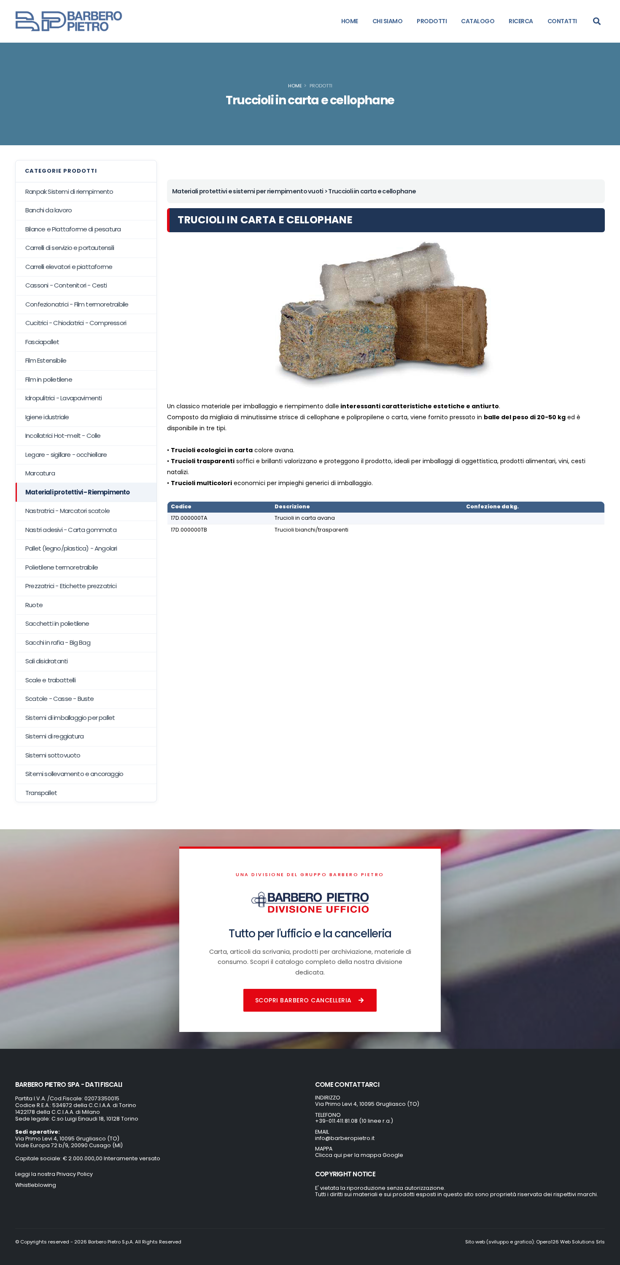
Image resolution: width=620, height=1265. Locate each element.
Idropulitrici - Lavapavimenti (63, 398)
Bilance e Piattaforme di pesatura (73, 229)
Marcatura (40, 473)
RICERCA (521, 21)
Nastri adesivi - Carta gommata (70, 529)
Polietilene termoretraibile (61, 567)
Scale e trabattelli (50, 680)
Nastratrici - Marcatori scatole (67, 510)
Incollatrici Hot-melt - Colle (63, 435)
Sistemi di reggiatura (54, 736)
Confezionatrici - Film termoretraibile (76, 304)
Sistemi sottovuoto (53, 755)
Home (295, 85)
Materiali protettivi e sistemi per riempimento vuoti (247, 191)
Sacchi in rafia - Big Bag (57, 642)
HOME (349, 21)
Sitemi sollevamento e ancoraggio (74, 773)
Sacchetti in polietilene (57, 623)
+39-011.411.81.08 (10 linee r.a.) (354, 1120)
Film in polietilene (48, 379)
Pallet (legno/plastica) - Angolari (71, 548)
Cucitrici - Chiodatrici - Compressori (75, 322)
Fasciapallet (42, 341)
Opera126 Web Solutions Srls (570, 1241)
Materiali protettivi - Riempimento (77, 492)
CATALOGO (477, 21)
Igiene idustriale (47, 417)
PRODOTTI (432, 21)
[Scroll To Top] (605, 1255)
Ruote (34, 604)
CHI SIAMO (387, 21)
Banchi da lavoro (48, 210)
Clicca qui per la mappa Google (359, 1155)
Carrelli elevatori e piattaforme (68, 266)
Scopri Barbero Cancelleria (303, 1000)
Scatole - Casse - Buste (59, 698)
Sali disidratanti (46, 661)
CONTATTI (562, 21)
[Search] (597, 21)
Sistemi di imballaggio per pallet (70, 717)
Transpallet (41, 792)
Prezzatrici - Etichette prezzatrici (70, 585)
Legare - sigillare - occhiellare (66, 454)
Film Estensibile (45, 360)
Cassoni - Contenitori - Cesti (66, 285)
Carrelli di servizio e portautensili (69, 247)
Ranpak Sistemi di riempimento (69, 191)
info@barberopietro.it (345, 1138)
